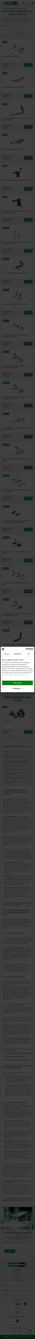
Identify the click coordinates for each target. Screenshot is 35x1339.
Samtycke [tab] (6, 654)
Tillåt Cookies (18, 683)
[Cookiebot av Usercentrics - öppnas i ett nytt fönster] (25, 649)
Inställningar (16, 688)
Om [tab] (29, 654)
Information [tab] (17, 654)
